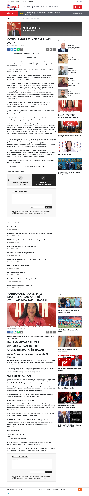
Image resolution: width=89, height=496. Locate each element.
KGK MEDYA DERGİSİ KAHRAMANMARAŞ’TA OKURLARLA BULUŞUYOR (42, 13)
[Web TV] (77, 1)
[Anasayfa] (8, 1)
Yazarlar (17, 18)
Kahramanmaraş (27, 7)
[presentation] (12, 14)
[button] (47, 49)
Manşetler (13, 1)
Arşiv (25, 1)
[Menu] (75, 7)
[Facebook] (8, 49)
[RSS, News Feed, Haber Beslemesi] (80, 489)
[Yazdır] (21, 49)
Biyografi (55, 7)
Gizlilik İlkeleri (55, 489)
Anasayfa (11, 18)
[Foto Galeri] (81, 1)
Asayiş (42, 7)
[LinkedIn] (15, 49)
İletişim (48, 489)
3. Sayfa (36, 7)
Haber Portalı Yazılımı (14, 493)
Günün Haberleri (19, 1)
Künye (44, 489)
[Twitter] (11, 49)
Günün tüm (77, 13)
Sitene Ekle (30, 1)
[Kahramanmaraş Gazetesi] (13, 7)
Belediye (48, 7)
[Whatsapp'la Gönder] (18, 49)
